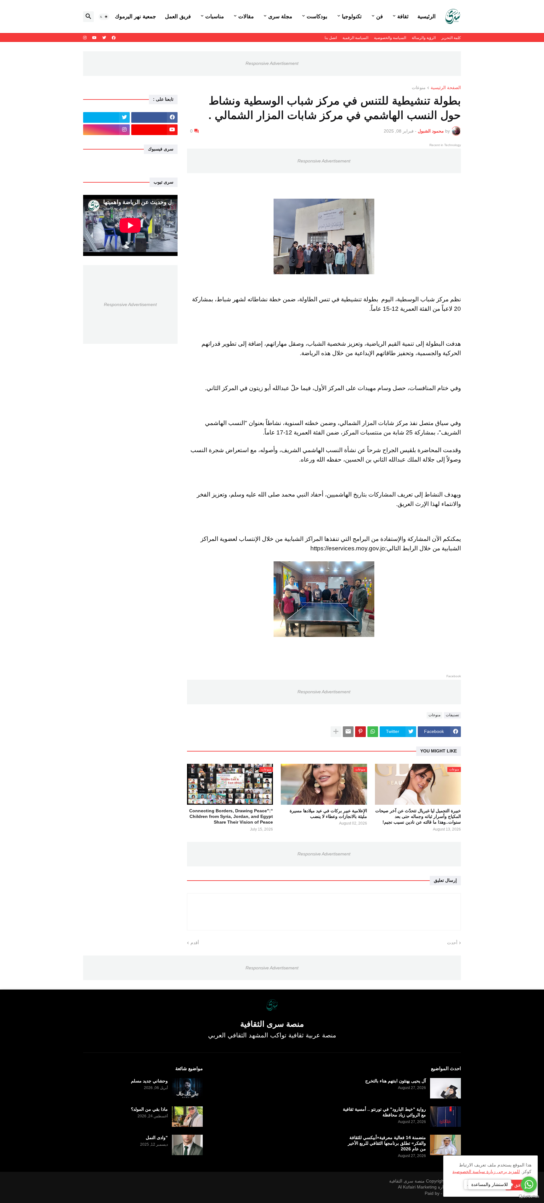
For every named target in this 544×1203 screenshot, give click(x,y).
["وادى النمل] (187, 1145)
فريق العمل (178, 17)
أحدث (452, 942)
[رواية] (445, 1116)
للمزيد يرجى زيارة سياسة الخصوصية (486, 1171)
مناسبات (214, 17)
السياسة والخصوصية (390, 38)
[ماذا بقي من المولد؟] (187, 1116)
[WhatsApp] (372, 731)
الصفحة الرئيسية (446, 87)
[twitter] (104, 37)
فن (379, 17)
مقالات (246, 17)
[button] (104, 17)
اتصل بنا (331, 38)
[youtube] (94, 37)
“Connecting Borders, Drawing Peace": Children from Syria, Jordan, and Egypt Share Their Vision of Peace (231, 816)
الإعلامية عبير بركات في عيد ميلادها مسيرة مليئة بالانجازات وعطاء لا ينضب (328, 813)
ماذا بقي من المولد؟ (149, 1109)
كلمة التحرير (451, 38)
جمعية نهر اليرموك (135, 17)
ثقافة (403, 17)
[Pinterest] (360, 731)
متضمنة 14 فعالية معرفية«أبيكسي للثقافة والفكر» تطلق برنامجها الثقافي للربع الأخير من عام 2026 (387, 1143)
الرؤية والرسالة (424, 38)
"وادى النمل (157, 1137)
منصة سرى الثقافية (407, 1180)
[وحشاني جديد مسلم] (187, 1088)
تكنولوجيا (352, 17)
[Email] (348, 731)
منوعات (419, 87)
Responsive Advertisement (272, 63)
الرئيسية (426, 17)
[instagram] (85, 37)
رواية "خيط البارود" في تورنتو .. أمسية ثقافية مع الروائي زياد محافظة (384, 1112)
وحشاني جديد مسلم (149, 1080)
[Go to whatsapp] (529, 1184)
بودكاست (317, 17)
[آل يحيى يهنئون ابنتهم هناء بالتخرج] (445, 1088)
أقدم (194, 942)
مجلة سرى (280, 17)
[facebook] (114, 37)
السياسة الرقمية (355, 38)
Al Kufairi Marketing (417, 1186)
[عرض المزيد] (336, 731)
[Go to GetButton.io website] (529, 1196)
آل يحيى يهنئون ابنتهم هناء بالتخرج (395, 1080)
